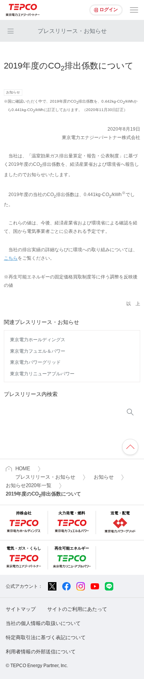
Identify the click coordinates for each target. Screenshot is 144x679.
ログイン (108, 9)
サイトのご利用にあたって (77, 609)
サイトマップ (21, 609)
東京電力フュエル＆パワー (37, 351)
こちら (11, 258)
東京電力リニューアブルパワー (42, 373)
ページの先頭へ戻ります (130, 447)
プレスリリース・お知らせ (72, 31)
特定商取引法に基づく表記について (46, 637)
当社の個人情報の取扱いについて (43, 623)
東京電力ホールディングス (37, 339)
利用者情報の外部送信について (41, 651)
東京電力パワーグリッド (35, 362)
